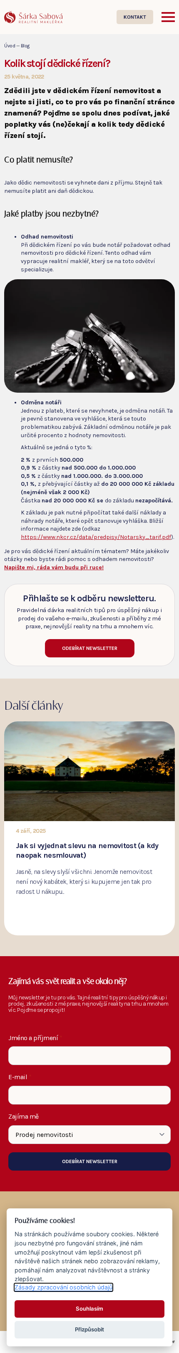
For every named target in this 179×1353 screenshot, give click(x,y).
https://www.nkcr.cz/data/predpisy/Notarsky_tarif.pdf (96, 537)
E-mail (20, 1077)
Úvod (9, 46)
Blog (25, 46)
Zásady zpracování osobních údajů (63, 1287)
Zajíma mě (23, 1116)
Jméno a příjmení (35, 1038)
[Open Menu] (168, 17)
